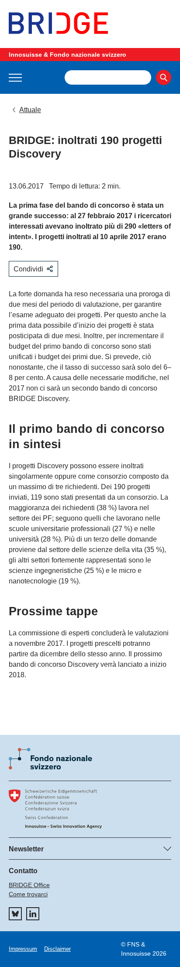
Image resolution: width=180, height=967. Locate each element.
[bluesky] (15, 913)
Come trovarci (28, 894)
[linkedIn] (32, 913)
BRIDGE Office (29, 884)
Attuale (30, 109)
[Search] (163, 77)
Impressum (23, 949)
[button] (15, 77)
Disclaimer (57, 949)
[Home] (90, 23)
